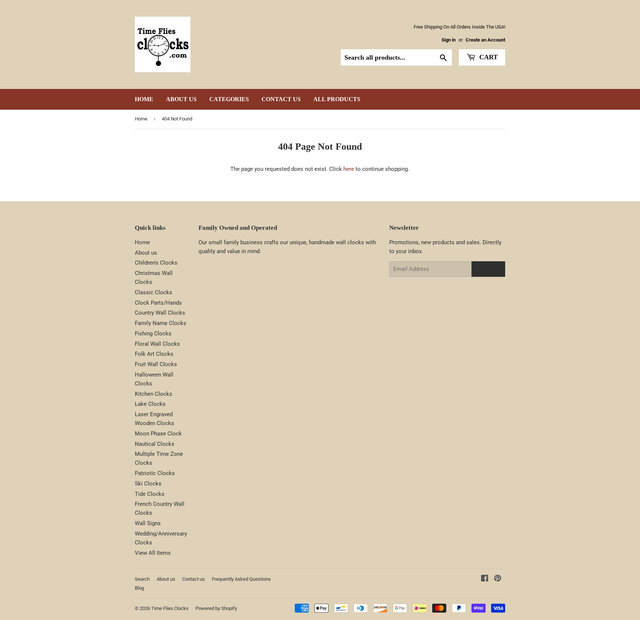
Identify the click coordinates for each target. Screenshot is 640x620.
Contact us (281, 99)
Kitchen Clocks (153, 394)
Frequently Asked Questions (241, 579)
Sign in (448, 40)
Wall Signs (148, 523)
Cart (487, 57)
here (348, 169)
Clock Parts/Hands (158, 302)
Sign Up (488, 269)
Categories (229, 99)
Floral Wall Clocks (157, 344)
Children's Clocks (156, 262)
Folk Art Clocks (154, 354)
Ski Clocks (148, 483)
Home (144, 99)
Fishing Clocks (153, 333)
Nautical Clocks (154, 444)
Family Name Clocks (160, 323)
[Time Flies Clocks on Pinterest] (497, 579)
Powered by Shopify (216, 608)
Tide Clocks (149, 494)
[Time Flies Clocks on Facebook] (485, 579)
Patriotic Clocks (155, 473)
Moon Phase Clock (158, 433)
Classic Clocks (153, 292)
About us (181, 99)
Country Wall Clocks (160, 312)
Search (142, 579)
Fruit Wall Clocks (156, 364)
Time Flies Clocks (170, 608)
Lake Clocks (150, 404)
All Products (336, 99)
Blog (139, 588)
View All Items (153, 553)
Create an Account (485, 40)
